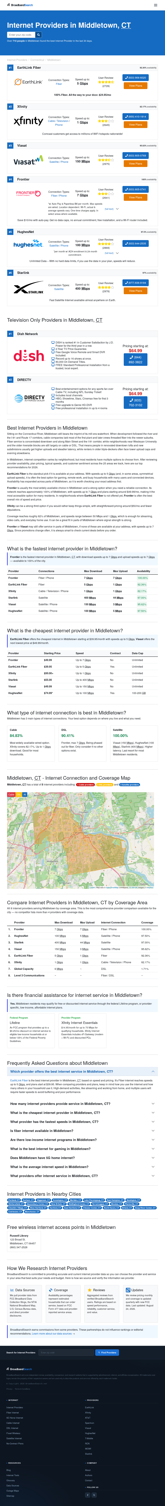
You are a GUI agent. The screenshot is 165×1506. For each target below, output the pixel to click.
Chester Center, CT (92, 1207)
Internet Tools (12, 1475)
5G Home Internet (14, 1417)
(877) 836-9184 (137, 283)
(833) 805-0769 (137, 155)
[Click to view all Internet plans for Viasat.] (28, 159)
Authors (88, 1475)
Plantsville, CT (131, 1203)
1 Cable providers (85, 784)
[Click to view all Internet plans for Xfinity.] (28, 120)
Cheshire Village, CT (17, 1207)
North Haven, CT (111, 1207)
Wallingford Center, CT (79, 1203)
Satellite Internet (14, 1438)
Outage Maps (12, 1490)
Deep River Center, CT (145, 1207)
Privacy (9, 1388)
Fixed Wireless (13, 1433)
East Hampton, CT (115, 1200)
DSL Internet (12, 1428)
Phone (59, 125)
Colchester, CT (15, 1211)
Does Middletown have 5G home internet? (42, 1157)
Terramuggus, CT (100, 1203)
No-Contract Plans (15, 1443)
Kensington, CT (60, 1200)
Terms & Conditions (22, 1388)
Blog (8, 1470)
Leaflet (92, 887)
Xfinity (12, 591)
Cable (51, 121)
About (88, 1470)
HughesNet (15, 611)
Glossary (10, 1480)
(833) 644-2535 (137, 243)
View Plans (135, 85)
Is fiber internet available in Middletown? (41, 1130)
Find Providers (108, 1352)
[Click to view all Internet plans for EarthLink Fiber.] (28, 81)
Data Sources (12, 1485)
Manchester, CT (32, 1211)
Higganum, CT (43, 1200)
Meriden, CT (75, 1200)
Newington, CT (133, 1200)
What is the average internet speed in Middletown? (49, 1166)
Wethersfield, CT (16, 1203)
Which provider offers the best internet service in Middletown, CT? (61, 1071)
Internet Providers (14, 1407)
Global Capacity (24, 969)
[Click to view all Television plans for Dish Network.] (29, 355)
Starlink (13, 597)
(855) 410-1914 (137, 116)
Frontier (13, 578)
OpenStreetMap (112, 887)
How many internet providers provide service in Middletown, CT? (60, 1103)
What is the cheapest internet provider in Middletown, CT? (55, 1112)
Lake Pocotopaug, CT (94, 1200)
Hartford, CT (55, 1207)
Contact (88, 1480)
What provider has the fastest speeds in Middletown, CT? (54, 1121)
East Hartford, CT (72, 1207)
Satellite (54, 162)
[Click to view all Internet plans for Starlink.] (28, 287)
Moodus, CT (116, 1203)
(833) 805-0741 (137, 189)
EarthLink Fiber (17, 584)
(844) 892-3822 (135, 359)
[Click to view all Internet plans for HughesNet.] (28, 243)
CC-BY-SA (133, 887)
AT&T (87, 1417)
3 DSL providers (104, 784)
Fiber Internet (12, 1412)
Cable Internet (12, 1422)
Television (62, 121)
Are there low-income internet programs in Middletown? (53, 1139)
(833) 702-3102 (135, 402)
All (25, 794)
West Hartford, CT (38, 1207)
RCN (87, 1443)
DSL (19, 794)
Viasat (12, 604)
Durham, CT (28, 1200)
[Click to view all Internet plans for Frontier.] (28, 193)
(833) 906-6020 (137, 77)
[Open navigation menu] (155, 5)
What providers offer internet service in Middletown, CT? (54, 1175)
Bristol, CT (127, 1207)
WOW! (88, 1448)
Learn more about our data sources (52, 1333)
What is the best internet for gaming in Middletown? (50, 1148)
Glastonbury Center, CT (37, 1203)
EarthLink (89, 1407)
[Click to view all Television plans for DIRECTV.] (29, 398)
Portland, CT (14, 1200)
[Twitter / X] (94, 1495)
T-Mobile (89, 1438)
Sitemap (10, 1495)
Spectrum (89, 1422)
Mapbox (150, 887)
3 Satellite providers (129, 784)
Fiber (59, 84)
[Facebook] (87, 1495)
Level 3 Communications (29, 975)
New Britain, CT (58, 1203)
